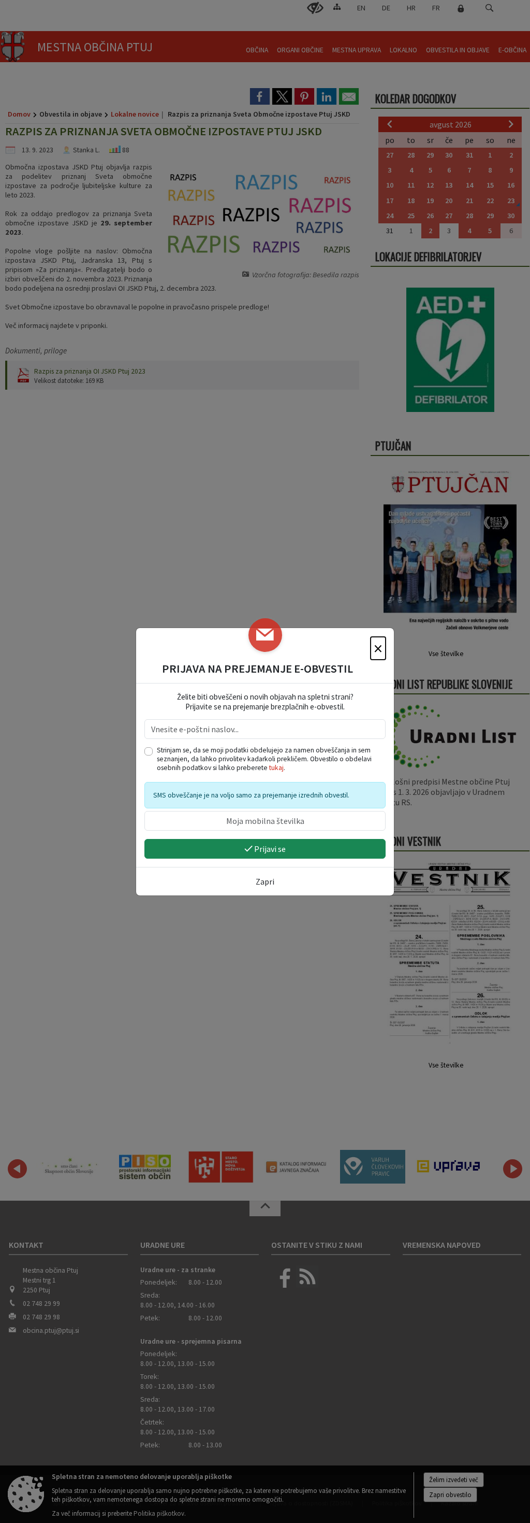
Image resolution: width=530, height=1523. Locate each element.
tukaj (276, 767)
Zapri (265, 881)
